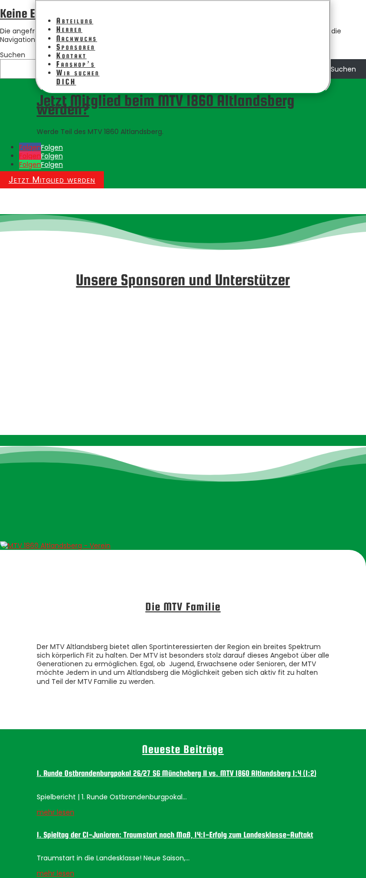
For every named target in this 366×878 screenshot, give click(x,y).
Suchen (12, 55)
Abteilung (74, 20)
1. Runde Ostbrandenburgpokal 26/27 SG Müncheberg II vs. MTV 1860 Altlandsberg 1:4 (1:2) (176, 773)
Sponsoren (75, 47)
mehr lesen (55, 812)
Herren (69, 29)
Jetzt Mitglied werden (52, 180)
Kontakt (71, 55)
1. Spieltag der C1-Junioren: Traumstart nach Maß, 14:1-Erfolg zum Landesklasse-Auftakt (175, 834)
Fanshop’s (75, 64)
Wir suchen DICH (78, 77)
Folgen (52, 147)
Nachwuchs (76, 38)
